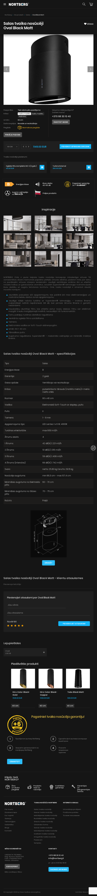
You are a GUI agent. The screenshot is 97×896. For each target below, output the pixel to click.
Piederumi (38, 840)
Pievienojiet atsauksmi (74, 623)
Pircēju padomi (12, 135)
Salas (28, 15)
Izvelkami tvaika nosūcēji (44, 834)
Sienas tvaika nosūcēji (43, 812)
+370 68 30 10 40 (61, 116)
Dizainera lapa (11, 812)
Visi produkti (18, 15)
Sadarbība (9, 825)
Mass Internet (88, 892)
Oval (8, 652)
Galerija (8, 818)
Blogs (7, 828)
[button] (6, 69)
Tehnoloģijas (10, 821)
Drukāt (48, 563)
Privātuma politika (70, 812)
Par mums (9, 809)
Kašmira (22, 116)
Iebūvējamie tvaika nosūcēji (45, 815)
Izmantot (15, 761)
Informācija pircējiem (72, 809)
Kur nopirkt (9, 815)
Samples (37, 843)
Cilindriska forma (41, 825)
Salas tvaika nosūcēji (42, 809)
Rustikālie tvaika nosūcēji (44, 818)
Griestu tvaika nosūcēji (43, 821)
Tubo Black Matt (75, 692)
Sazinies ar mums (58, 869)
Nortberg (8, 15)
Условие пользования (71, 815)
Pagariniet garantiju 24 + (81, 184)
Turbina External (59, 166)
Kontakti (8, 831)
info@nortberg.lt (56, 858)
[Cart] (91, 4)
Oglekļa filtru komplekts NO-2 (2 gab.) (21, 166)
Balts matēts (37, 114)
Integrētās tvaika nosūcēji (45, 837)
